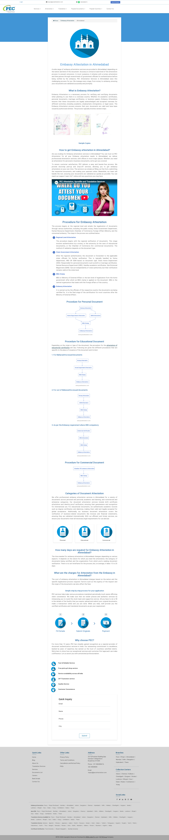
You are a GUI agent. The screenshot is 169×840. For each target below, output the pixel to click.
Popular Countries (95, 9)
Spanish (51, 823)
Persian (64, 825)
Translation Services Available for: (41, 817)
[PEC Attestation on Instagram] (128, 799)
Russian (81, 823)
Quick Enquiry (115, 2)
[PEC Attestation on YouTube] (131, 799)
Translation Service (36, 823)
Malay (110, 825)
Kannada (57, 825)
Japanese (64, 823)
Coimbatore (130, 782)
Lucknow (119, 779)
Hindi (93, 823)
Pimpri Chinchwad (53, 805)
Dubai (118, 782)
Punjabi (124, 823)
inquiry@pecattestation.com (55, 2)
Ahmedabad (130, 757)
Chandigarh (119, 776)
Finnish (92, 825)
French (75, 823)
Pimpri (123, 757)
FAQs (61, 766)
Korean (88, 823)
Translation (62, 9)
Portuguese (111, 823)
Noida (123, 782)
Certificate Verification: (38, 829)
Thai (45, 825)
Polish (134, 823)
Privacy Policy (64, 757)
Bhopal (125, 779)
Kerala (134, 776)
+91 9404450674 (98, 764)
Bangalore (130, 759)
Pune (117, 757)
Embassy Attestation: (37, 805)
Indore (118, 774)
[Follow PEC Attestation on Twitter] (119, 799)
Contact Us (110, 9)
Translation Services (38, 766)
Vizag (118, 784)
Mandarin (79, 825)
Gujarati (118, 823)
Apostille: (33, 811)
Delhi (124, 759)
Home (34, 757)
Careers (34, 775)
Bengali (51, 825)
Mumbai (118, 759)
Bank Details (36, 778)
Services (37, 9)
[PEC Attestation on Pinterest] (125, 799)
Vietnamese (34, 825)
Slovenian (98, 825)
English (105, 825)
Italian (98, 823)
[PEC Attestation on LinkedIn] (122, 799)
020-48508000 (92, 767)
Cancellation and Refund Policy (70, 763)
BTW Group (103, 837)
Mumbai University (73, 829)
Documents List (37, 772)
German (45, 823)
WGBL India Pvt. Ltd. (92, 837)
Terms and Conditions (67, 760)
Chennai (124, 774)
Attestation (49, 9)
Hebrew (86, 825)
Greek (73, 825)
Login (21, 2)
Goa (130, 779)
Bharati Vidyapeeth (61, 829)
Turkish (104, 823)
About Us (35, 763)
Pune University (49, 829)
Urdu (68, 825)
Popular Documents (77, 9)
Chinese (57, 823)
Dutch (40, 825)
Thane (126, 762)
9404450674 (83, 2)
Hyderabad (119, 762)
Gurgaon (127, 776)
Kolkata (130, 774)
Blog (33, 760)
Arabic (70, 823)
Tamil (129, 823)
